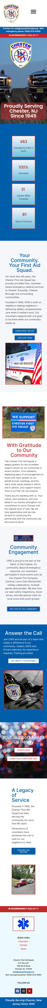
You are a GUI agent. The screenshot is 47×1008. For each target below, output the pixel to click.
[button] (33, 11)
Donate (23, 945)
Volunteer (23, 941)
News (23, 949)
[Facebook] (17, 991)
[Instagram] (23, 991)
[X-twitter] (29, 991)
